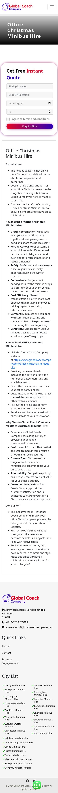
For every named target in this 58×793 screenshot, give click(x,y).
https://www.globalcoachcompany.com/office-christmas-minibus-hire (31, 363)
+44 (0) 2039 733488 (16, 622)
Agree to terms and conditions (30, 119)
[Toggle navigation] (51, 7)
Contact (6, 653)
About (5, 646)
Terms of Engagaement (10, 661)
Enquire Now (29, 126)
